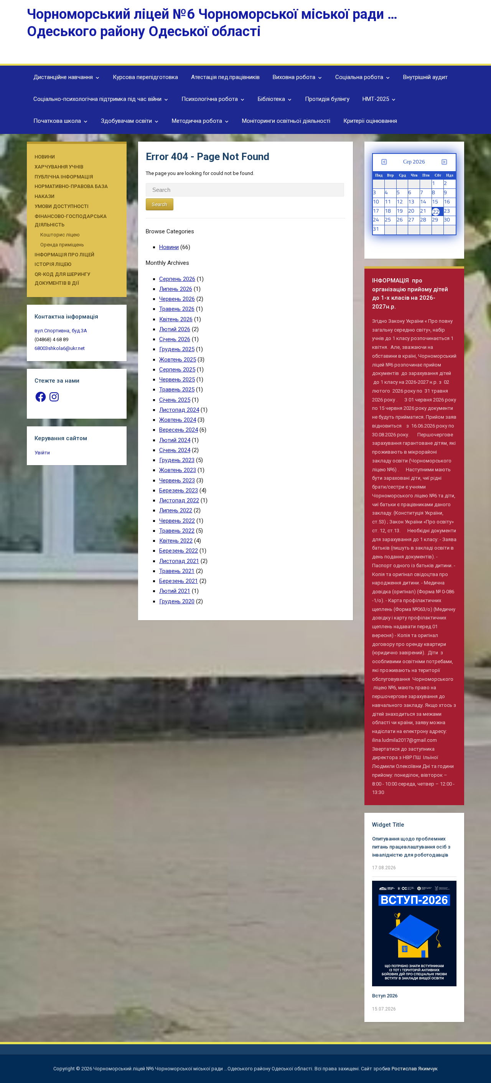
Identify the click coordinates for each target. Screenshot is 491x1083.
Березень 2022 (178, 550)
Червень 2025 (177, 379)
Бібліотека (271, 99)
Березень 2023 (178, 490)
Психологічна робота (209, 99)
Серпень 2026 (177, 279)
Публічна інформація (64, 177)
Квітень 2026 (176, 319)
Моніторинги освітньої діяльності (286, 120)
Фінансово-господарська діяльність (71, 220)
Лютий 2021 (174, 591)
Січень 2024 (174, 450)
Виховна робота (294, 77)
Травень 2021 (176, 571)
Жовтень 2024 (177, 419)
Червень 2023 (177, 480)
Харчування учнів (59, 167)
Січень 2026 (174, 339)
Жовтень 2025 (177, 359)
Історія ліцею (53, 264)
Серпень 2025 (177, 369)
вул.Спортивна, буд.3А (61, 330)
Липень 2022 (175, 510)
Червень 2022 (177, 520)
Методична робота (197, 120)
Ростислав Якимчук (415, 1068)
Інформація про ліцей (64, 255)
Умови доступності (62, 206)
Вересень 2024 (178, 429)
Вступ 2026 (384, 996)
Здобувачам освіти (126, 120)
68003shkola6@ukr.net (60, 348)
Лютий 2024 (174, 440)
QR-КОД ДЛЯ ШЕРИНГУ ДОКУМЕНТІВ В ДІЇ (62, 278)
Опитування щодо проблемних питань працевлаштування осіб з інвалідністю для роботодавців (411, 847)
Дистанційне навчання (63, 77)
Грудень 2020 (176, 601)
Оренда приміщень (62, 245)
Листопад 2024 (179, 409)
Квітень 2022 (176, 540)
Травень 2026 (176, 308)
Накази (44, 196)
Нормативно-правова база (71, 186)
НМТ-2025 (375, 99)
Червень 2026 (177, 299)
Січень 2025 (174, 399)
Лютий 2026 (174, 329)
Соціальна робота (359, 77)
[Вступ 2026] (414, 933)
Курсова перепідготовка (145, 77)
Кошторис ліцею (60, 235)
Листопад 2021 (179, 561)
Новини (45, 157)
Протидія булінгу (327, 99)
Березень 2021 (178, 581)
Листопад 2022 (179, 500)
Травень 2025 (176, 389)
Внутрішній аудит (425, 77)
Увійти (42, 453)
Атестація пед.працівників (225, 77)
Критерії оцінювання (370, 120)
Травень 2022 (176, 530)
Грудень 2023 (176, 460)
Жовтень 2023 (177, 470)
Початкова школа (57, 120)
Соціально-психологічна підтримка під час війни (97, 99)
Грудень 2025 (176, 349)
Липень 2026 (175, 289)
